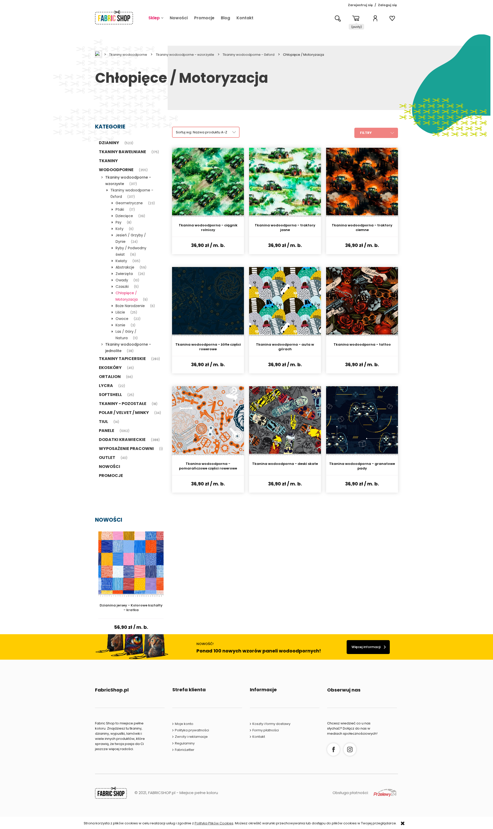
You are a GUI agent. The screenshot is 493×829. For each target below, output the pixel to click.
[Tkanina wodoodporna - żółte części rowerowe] (208, 301)
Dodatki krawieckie (122, 440)
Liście (120, 312)
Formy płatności (265, 730)
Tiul (103, 422)
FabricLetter (184, 749)
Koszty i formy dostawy (271, 723)
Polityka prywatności (192, 730)
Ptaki (120, 209)
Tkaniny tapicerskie (122, 359)
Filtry (366, 132)
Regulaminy (185, 743)
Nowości (109, 466)
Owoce (122, 318)
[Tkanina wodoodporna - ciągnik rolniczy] (208, 182)
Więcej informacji (366, 646)
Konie (120, 325)
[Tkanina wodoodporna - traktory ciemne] (362, 182)
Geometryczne (129, 203)
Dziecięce (124, 215)
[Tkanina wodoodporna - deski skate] (285, 421)
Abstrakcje (125, 267)
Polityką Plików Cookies (214, 823)
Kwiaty (121, 260)
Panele (106, 431)
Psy (118, 222)
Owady (122, 280)
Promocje (111, 475)
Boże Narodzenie (130, 305)
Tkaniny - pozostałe (122, 404)
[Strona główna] (114, 17)
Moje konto (184, 723)
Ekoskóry (110, 368)
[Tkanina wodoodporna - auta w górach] (285, 301)
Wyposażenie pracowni (126, 449)
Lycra (106, 386)
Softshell (110, 395)
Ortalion (110, 377)
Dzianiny (109, 143)
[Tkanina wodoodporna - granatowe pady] (362, 421)
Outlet (107, 457)
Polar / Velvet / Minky (124, 413)
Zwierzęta (124, 273)
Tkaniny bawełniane (122, 152)
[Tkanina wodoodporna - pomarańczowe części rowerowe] (208, 421)
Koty (120, 228)
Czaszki (122, 286)
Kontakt (258, 736)
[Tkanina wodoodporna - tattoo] (362, 301)
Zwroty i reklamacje (191, 736)
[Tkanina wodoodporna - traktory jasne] (285, 182)
